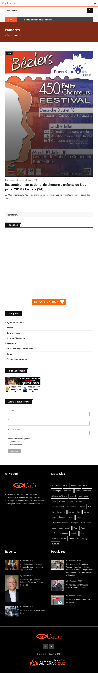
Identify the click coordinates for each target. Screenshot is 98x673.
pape (54, 528)
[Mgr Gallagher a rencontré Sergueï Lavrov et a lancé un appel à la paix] (12, 565)
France (71, 512)
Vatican (55, 539)
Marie (71, 517)
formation (61, 512)
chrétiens (87, 491)
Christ (78, 491)
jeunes (86, 512)
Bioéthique (56, 491)
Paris (76, 528)
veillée (63, 539)
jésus (54, 517)
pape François (64, 528)
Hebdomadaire (15, 445)
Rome (9, 354)
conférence (83, 496)
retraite (74, 533)
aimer (65, 485)
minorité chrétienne (60, 523)
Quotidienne (14, 442)
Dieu (54, 501)
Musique (74, 523)
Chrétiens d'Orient (59, 496)
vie (78, 539)
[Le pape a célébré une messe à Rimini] (12, 611)
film (89, 507)
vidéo (71, 539)
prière (54, 533)
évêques (55, 544)
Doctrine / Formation (16, 338)
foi (53, 512)
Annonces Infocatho (15, 180)
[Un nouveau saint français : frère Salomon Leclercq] (57, 585)
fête (79, 512)
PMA (83, 528)
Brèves (10, 328)
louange (62, 517)
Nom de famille (14, 429)
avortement (84, 485)
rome (83, 533)
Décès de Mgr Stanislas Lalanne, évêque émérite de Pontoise (51, 20)
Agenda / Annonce (15, 322)
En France (11, 343)
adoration (56, 485)
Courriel (11, 411)
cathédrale (68, 491)
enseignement (58, 507)
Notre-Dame (86, 523)
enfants (79, 501)
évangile (85, 539)
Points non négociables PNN (20, 349)
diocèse (62, 501)
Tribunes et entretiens (17, 359)
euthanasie (71, 507)
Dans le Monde (13, 333)
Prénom (11, 420)
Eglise (70, 501)
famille (82, 507)
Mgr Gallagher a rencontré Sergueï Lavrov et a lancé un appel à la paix (32, 567)
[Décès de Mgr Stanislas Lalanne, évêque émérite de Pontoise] (12, 588)
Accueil (10, 35)
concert (73, 496)
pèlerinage (64, 533)
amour (73, 485)
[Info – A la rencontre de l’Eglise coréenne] (57, 600)
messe (79, 517)
